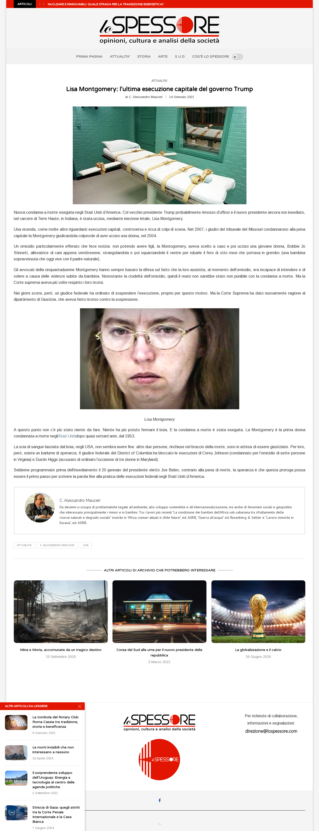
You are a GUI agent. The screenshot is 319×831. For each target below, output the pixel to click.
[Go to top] (159, 824)
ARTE (162, 56)
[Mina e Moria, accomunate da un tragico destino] (61, 611)
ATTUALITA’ (120, 56)
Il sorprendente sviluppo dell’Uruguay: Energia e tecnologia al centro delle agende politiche (53, 780)
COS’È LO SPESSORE (210, 56)
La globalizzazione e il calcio (258, 650)
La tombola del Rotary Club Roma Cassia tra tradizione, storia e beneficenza (55, 722)
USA (85, 545)
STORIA (144, 56)
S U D (180, 56)
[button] (40, 4)
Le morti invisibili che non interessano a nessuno (53, 749)
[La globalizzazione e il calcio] (258, 611)
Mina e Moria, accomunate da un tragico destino (60, 650)
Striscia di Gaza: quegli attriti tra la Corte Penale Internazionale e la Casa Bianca (56, 814)
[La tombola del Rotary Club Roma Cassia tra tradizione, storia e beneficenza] (16, 722)
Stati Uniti (67, 436)
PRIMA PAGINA (89, 56)
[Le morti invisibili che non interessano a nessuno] (16, 752)
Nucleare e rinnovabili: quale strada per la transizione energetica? (106, 4)
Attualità (24, 545)
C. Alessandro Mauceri (145, 97)
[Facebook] (160, 800)
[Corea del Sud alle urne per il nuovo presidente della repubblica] (160, 611)
